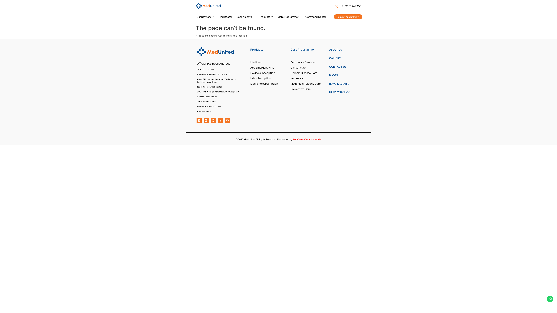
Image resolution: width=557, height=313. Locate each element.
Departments (244, 17)
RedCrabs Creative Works (307, 139)
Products (264, 17)
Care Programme (288, 17)
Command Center (315, 17)
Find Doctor (225, 17)
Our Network (204, 17)
